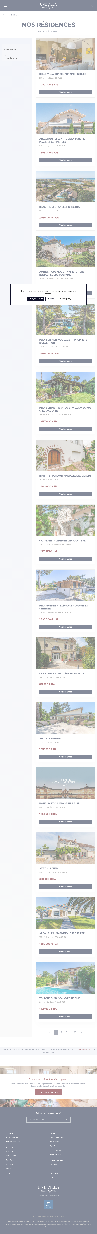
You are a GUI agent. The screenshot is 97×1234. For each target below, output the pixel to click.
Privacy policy (65, 299)
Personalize (52, 299)
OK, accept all (36, 299)
